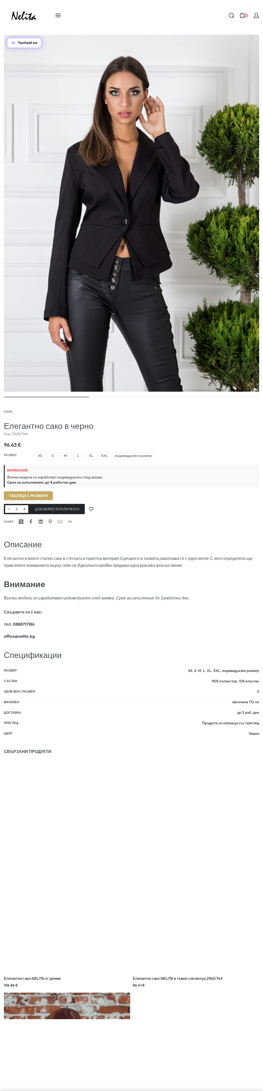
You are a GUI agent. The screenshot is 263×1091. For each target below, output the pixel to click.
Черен (254, 733)
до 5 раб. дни (248, 712)
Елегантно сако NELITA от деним (32, 978)
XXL (216, 670)
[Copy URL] (70, 521)
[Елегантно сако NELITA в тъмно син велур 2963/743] (196, 865)
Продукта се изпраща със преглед (230, 723)
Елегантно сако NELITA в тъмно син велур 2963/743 (177, 978)
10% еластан (249, 681)
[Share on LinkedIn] (40, 521)
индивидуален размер (240, 670)
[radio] (40, 456)
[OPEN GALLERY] (131, 213)
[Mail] (60, 521)
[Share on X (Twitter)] (21, 521)
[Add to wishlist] (91, 509)
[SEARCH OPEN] (231, 15)
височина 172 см (245, 702)
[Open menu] (58, 15)
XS (190, 670)
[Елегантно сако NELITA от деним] (67, 865)
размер (10, 455)
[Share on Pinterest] (50, 521)
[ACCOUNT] (256, 15)
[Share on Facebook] (31, 521)
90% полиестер (224, 681)
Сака (8, 411)
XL (209, 670)
